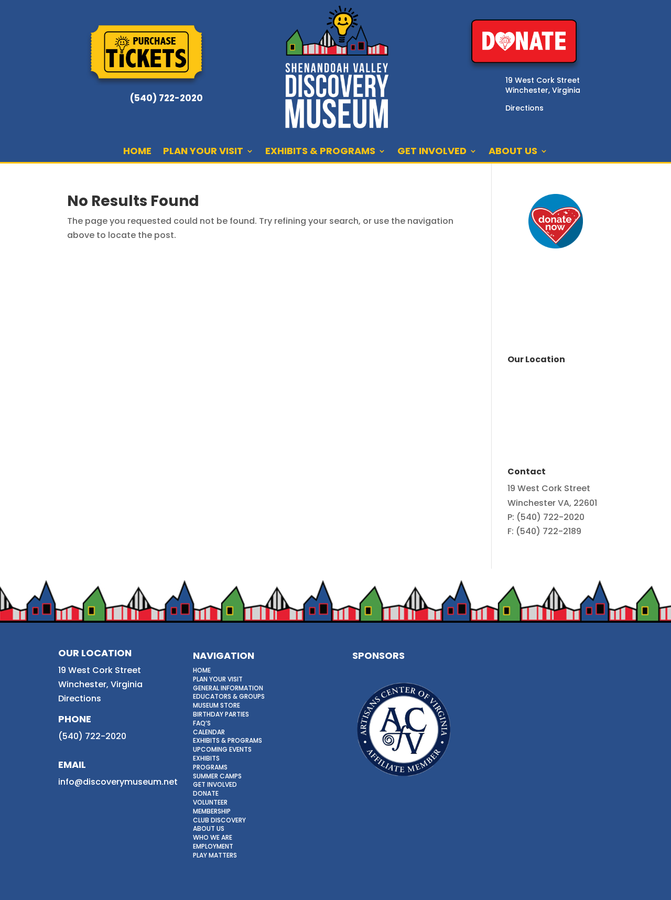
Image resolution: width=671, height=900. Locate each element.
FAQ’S (202, 723)
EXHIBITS (206, 758)
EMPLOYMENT (213, 846)
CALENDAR (209, 732)
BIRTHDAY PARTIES (221, 714)
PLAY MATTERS (215, 855)
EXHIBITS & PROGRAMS (320, 152)
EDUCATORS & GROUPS (229, 696)
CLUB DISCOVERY (219, 820)
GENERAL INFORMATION (228, 688)
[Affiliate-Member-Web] (404, 780)
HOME (137, 152)
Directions (79, 698)
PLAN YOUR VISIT (203, 152)
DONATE (206, 793)
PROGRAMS (210, 767)
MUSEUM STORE (216, 705)
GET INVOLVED (432, 152)
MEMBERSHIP (212, 811)
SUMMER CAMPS (217, 776)
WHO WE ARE (212, 837)
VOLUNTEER (210, 802)
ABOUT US (513, 152)
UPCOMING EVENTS (222, 749)
